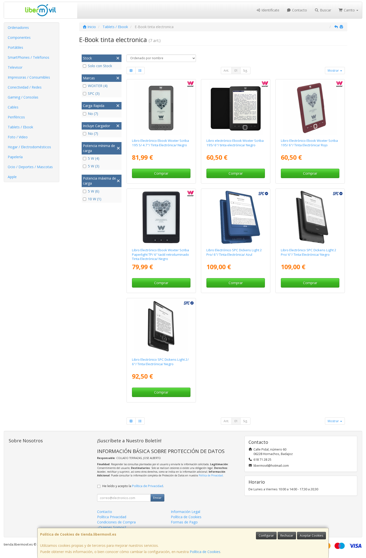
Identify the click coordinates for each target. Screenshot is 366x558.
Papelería (15, 156)
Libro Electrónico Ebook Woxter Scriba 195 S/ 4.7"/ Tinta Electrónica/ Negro (160, 142)
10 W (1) (94, 199)
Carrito (349, 10)
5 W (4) (93, 158)
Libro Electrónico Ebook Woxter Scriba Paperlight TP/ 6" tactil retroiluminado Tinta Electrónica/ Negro (160, 254)
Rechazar (286, 535)
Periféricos (16, 117)
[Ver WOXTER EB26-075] (161, 217)
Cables (13, 107)
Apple (12, 176)
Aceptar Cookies (311, 535)
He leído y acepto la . (133, 486)
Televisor (15, 67)
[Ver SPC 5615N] (310, 217)
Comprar (161, 173)
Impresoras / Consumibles (29, 77)
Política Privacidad (111, 516)
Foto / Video (18, 137)
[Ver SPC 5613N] (161, 327)
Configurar (266, 535)
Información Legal (185, 511)
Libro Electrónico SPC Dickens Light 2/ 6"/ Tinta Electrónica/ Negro (160, 361)
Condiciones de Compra (116, 522)
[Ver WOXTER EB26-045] (310, 108)
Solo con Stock (100, 65)
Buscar (325, 10)
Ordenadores (18, 27)
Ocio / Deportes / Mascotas (30, 166)
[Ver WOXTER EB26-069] (161, 108)
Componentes (19, 37)
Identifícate (269, 10)
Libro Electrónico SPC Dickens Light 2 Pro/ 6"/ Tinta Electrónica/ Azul (234, 252)
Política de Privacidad (211, 475)
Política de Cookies (205, 551)
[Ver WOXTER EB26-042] (235, 108)
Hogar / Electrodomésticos (29, 147)
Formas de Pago (184, 522)
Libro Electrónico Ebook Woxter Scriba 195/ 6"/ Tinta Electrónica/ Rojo (309, 142)
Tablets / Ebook (20, 127)
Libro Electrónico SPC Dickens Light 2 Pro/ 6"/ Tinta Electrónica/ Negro (308, 252)
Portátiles (15, 47)
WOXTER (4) (98, 85)
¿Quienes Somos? (111, 527)
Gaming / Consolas (23, 97)
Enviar (157, 498)
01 (236, 70)
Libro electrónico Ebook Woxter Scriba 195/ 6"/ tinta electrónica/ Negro (235, 142)
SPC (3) (94, 93)
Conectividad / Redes (25, 87)
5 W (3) (93, 166)
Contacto (299, 10)
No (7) (93, 113)
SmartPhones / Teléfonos (28, 57)
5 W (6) (93, 191)
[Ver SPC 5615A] (235, 217)
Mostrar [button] (334, 70)
